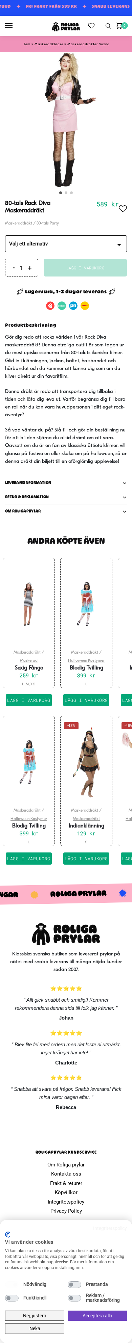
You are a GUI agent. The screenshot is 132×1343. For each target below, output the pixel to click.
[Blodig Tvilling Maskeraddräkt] (86, 603)
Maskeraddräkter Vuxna (88, 44)
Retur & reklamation (27, 497)
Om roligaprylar (23, 511)
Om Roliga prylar (66, 1165)
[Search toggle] (108, 26)
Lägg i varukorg (85, 267)
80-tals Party (48, 223)
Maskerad (29, 661)
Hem (26, 44)
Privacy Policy (66, 1211)
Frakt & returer (66, 1183)
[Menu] (15, 26)
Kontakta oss (66, 1174)
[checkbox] (12, 1284)
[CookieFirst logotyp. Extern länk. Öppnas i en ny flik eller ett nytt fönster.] (7, 1235)
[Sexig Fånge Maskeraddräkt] (28, 603)
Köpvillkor (66, 1192)
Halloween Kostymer (86, 661)
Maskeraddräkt (18, 223)
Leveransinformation (28, 482)
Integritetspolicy (66, 1202)
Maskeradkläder (49, 44)
